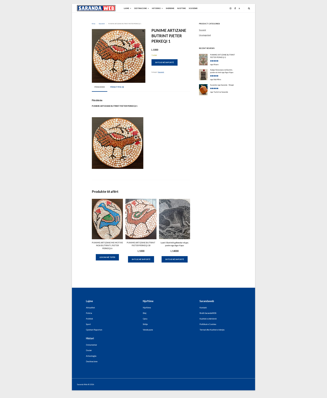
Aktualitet (90, 307)
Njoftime (147, 307)
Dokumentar (91, 345)
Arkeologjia (91, 356)
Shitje (145, 324)
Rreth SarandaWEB (208, 313)
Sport (88, 324)
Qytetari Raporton (94, 329)
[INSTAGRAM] (230, 8)
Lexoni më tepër (107, 257)
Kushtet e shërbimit (208, 318)
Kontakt (203, 307)
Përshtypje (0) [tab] (117, 87)
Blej (144, 313)
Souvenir (102, 24)
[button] (143, 31)
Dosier (89, 350)
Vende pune (148, 329)
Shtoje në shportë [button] (141, 259)
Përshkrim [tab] (99, 87)
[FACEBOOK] (235, 8)
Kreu (93, 24)
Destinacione (91, 361)
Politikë (89, 318)
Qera (145, 318)
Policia (89, 313)
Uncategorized (205, 35)
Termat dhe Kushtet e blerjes (212, 329)
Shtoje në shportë (164, 62)
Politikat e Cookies (208, 324)
